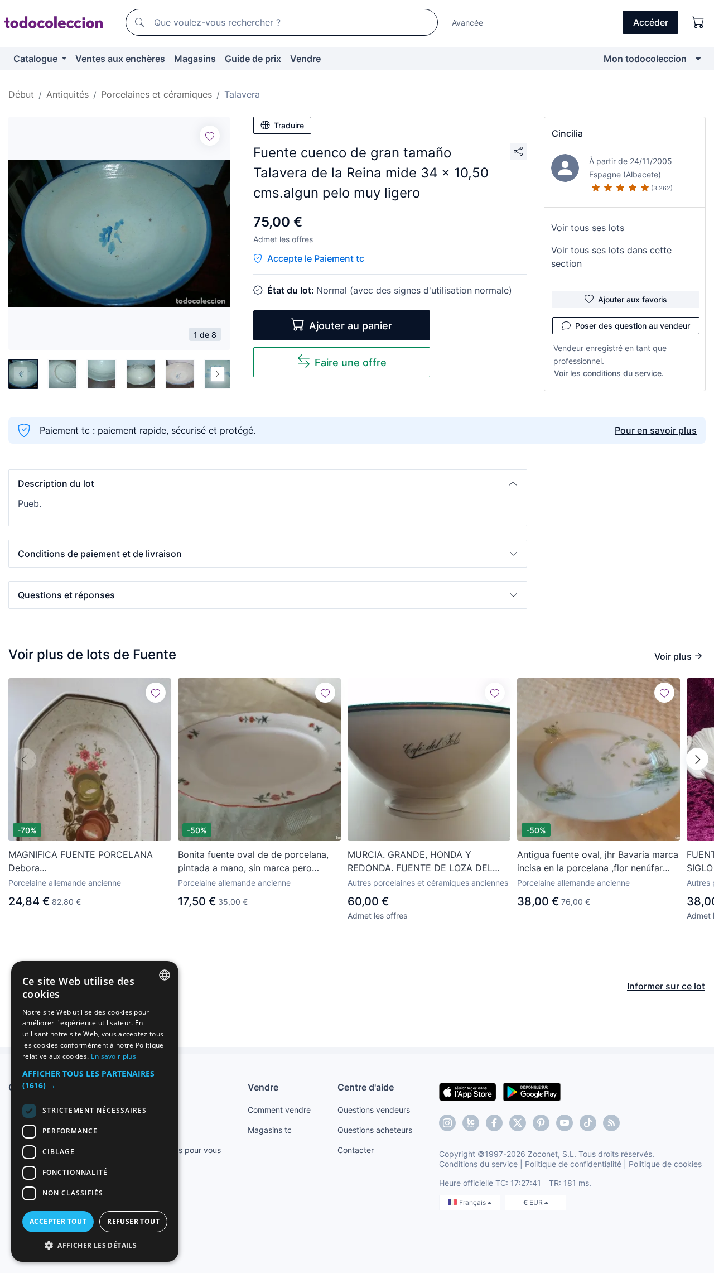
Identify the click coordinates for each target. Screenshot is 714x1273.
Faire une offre (351, 362)
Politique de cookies (665, 1164)
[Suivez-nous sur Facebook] (494, 1123)
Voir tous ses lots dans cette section (611, 256)
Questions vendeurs (373, 1110)
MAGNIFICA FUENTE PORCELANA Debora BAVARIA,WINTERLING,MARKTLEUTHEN (89, 862)
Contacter (355, 1150)
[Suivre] (210, 136)
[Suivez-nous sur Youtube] (564, 1123)
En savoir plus (113, 1056)
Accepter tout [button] (58, 1221)
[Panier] (698, 22)
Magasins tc (270, 1130)
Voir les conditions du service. (609, 373)
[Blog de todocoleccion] (611, 1123)
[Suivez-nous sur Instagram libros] (470, 1123)
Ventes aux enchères (120, 58)
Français (473, 1202)
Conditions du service (478, 1164)
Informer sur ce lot (666, 986)
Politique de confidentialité (573, 1164)
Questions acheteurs (374, 1130)
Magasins (195, 58)
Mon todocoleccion (645, 58)
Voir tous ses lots (587, 227)
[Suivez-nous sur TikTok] (588, 1123)
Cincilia (567, 133)
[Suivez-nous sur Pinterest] (541, 1123)
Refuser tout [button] (133, 1221)
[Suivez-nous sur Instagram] (447, 1123)
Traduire (289, 125)
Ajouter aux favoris (632, 299)
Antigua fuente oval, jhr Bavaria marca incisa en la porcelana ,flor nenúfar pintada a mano (597, 862)
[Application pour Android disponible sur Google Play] (532, 1091)
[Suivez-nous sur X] (517, 1123)
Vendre (305, 58)
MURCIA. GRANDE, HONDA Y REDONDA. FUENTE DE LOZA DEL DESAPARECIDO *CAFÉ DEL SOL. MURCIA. (420, 862)
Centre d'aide (365, 1087)
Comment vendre (279, 1110)
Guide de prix (253, 58)
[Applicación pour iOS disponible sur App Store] (467, 1091)
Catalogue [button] (36, 58)
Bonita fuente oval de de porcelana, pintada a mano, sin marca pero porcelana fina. (253, 862)
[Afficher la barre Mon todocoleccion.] (698, 58)
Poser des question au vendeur (632, 325)
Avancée (467, 22)
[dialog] (94, 1111)
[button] (268, 483)
